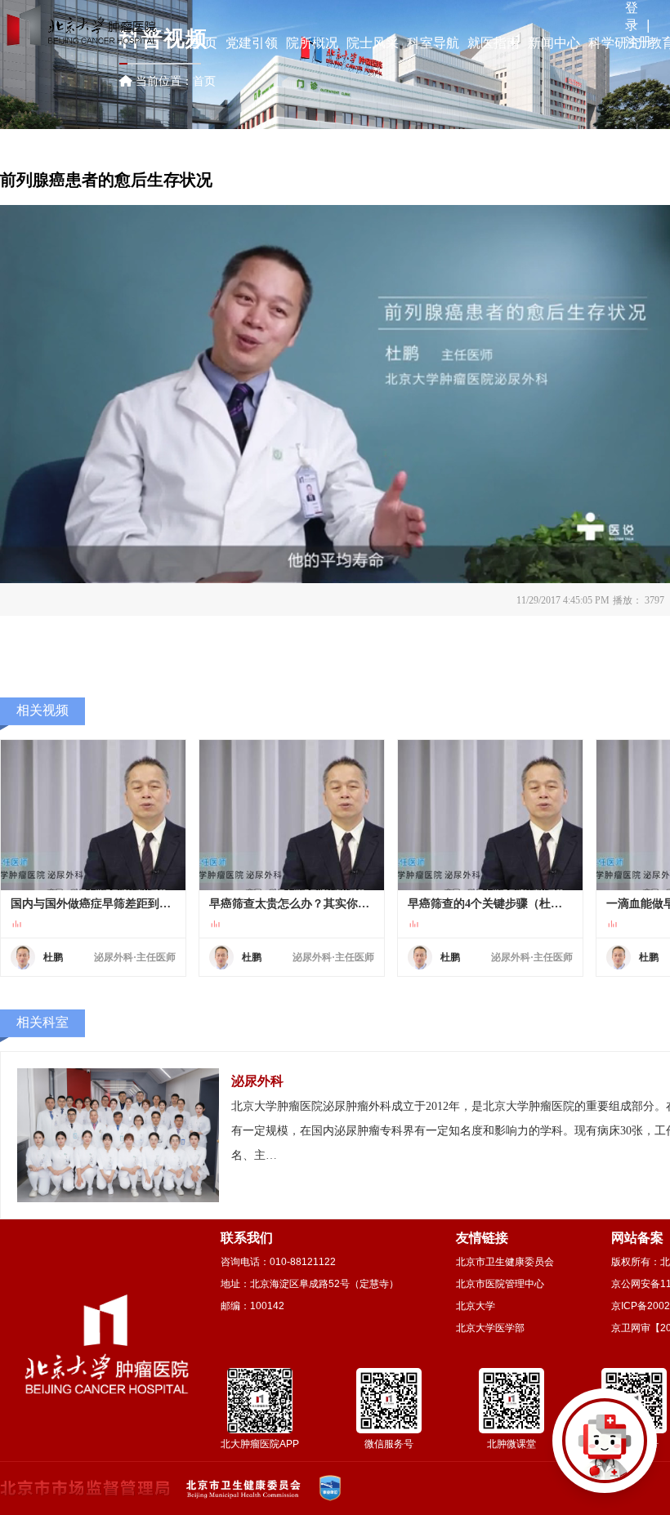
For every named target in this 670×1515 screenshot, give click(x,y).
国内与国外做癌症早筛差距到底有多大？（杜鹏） (93, 904)
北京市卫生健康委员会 (505, 1262)
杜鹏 (53, 957)
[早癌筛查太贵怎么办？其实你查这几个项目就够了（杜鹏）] (291, 815)
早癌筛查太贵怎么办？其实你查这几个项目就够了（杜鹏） (291, 904)
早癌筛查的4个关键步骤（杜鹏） (490, 904)
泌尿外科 (257, 1081)
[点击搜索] (604, 1449)
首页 (204, 80)
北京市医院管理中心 (500, 1284)
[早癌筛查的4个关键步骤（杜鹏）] (490, 815)
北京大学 (475, 1306)
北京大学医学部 (490, 1328)
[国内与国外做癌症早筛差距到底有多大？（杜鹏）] (93, 815)
